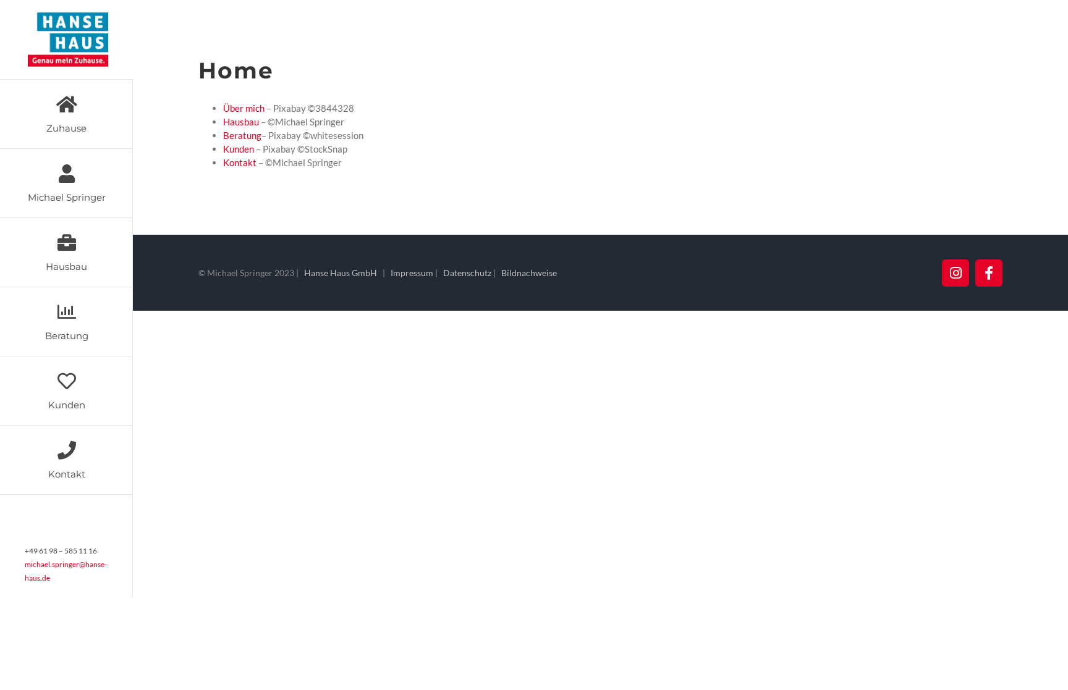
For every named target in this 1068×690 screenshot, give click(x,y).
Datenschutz (467, 272)
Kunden (238, 148)
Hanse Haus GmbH (340, 272)
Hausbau (241, 121)
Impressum (412, 272)
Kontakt (239, 162)
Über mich (244, 108)
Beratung (242, 135)
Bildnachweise (529, 272)
